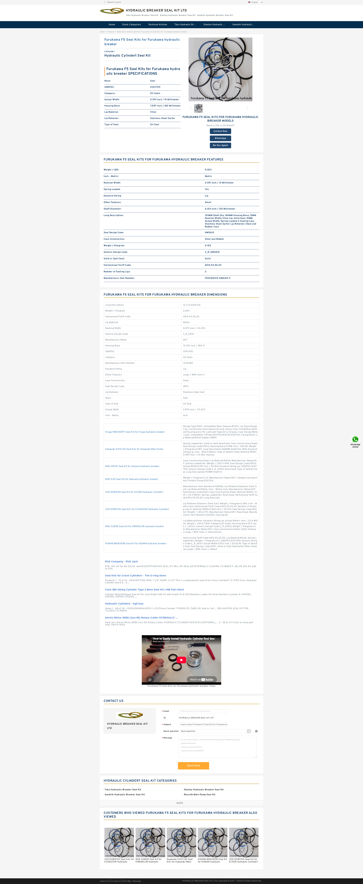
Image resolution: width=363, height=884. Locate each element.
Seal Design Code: (114, 232)
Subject (166, 724)
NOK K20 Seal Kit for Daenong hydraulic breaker (131, 479)
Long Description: (114, 215)
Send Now (193, 766)
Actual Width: (112, 99)
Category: (109, 93)
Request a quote (114, 2)
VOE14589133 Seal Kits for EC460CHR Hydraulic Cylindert (137, 509)
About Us (104, 881)
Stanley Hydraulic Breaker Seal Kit (216, 24)
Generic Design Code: (116, 252)
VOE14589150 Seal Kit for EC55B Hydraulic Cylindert (134, 492)
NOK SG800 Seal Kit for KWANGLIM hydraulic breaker (134, 526)
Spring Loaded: (112, 189)
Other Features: (112, 202)
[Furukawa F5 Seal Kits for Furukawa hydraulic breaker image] (220, 69)
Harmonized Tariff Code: (117, 265)
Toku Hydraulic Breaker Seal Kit (187, 24)
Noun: (107, 81)
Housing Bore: (112, 105)
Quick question (171, 731)
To (164, 718)
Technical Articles (157, 24)
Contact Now (220, 131)
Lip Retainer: (111, 118)
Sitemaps (136, 881)
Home (112, 24)
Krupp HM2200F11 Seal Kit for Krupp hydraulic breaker (135, 432)
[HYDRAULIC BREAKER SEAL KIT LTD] (111, 11)
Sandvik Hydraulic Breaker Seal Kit (245, 24)
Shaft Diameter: (113, 209)
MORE (180, 803)
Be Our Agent (220, 145)
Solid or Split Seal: (114, 258)
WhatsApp (220, 138)
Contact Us (116, 881)
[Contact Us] (355, 442)
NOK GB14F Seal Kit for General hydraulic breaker (132, 466)
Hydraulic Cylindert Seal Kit (128, 32)
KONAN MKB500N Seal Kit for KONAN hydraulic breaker (135, 543)
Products (111, 32)
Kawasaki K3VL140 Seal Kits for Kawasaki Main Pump (134, 449)
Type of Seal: (111, 124)
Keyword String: (113, 195)
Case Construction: (114, 239)
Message (167, 738)
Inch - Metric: (111, 176)
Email (165, 711)
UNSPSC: (109, 87)
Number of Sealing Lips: (117, 271)
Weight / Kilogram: (114, 245)
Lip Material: (111, 112)
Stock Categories (131, 24)
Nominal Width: (112, 182)
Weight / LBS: (111, 169)
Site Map (127, 881)
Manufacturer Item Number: (119, 278)
